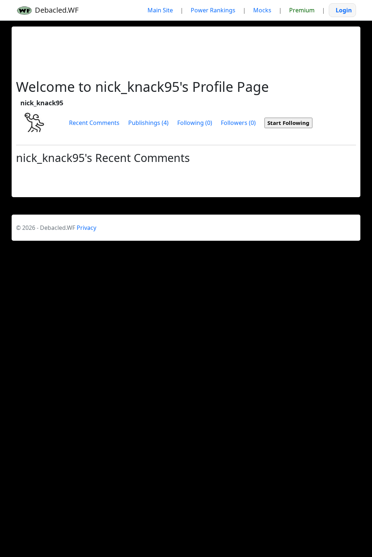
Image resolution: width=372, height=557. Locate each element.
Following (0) (194, 123)
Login (344, 10)
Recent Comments (94, 123)
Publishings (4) (148, 123)
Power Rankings (213, 10)
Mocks (262, 10)
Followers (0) (238, 123)
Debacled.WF (55, 10)
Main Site (160, 10)
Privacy (86, 228)
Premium (302, 10)
